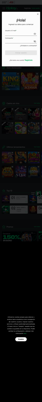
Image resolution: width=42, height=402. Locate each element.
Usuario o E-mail (11, 30)
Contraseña (9, 38)
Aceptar (21, 339)
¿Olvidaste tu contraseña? (28, 45)
